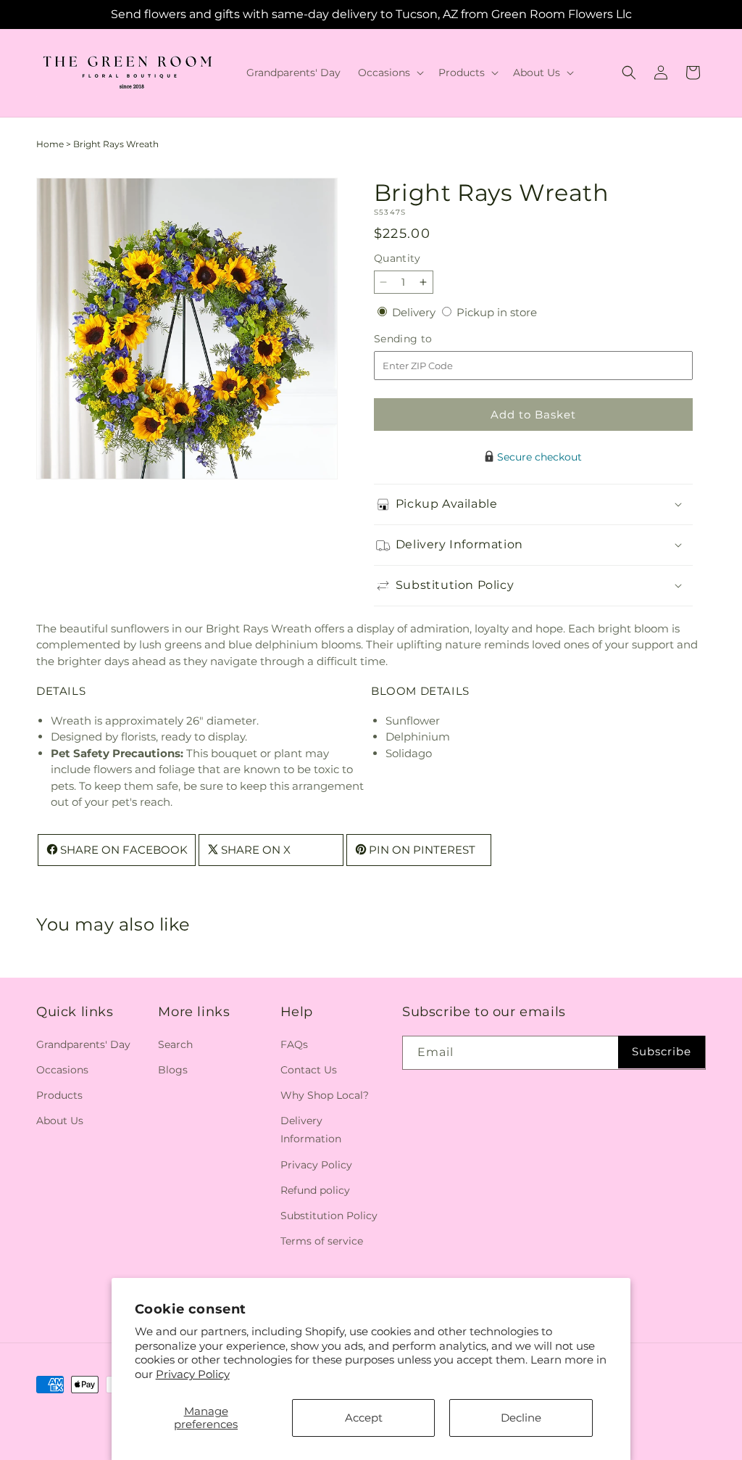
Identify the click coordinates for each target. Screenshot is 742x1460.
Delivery (415, 312)
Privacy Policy (193, 1374)
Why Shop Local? (324, 1095)
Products (59, 1095)
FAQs (294, 1044)
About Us (59, 1120)
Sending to (425, 339)
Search (175, 1044)
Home (50, 144)
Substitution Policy (329, 1215)
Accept (364, 1417)
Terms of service (321, 1240)
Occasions (62, 1069)
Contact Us (308, 1069)
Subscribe (661, 1051)
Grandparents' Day (83, 1044)
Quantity (397, 258)
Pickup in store (497, 312)
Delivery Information (310, 1129)
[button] (389, 72)
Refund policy (315, 1190)
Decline (521, 1417)
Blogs (173, 1069)
